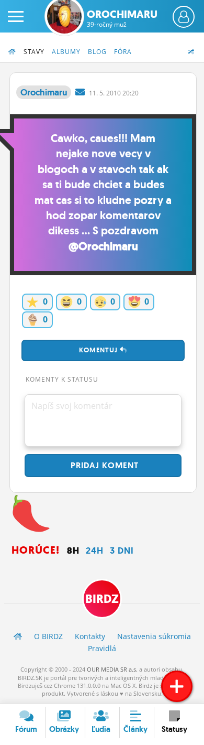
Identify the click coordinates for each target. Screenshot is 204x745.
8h (73, 550)
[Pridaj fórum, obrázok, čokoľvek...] (176, 686)
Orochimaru (122, 18)
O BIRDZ (48, 636)
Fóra (123, 51)
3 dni (122, 550)
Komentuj (99, 349)
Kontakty (90, 636)
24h (95, 550)
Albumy (66, 51)
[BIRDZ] (18, 636)
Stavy (34, 51)
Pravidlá (102, 648)
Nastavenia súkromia (154, 636)
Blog (97, 51)
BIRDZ (102, 599)
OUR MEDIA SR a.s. (112, 669)
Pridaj (103, 465)
